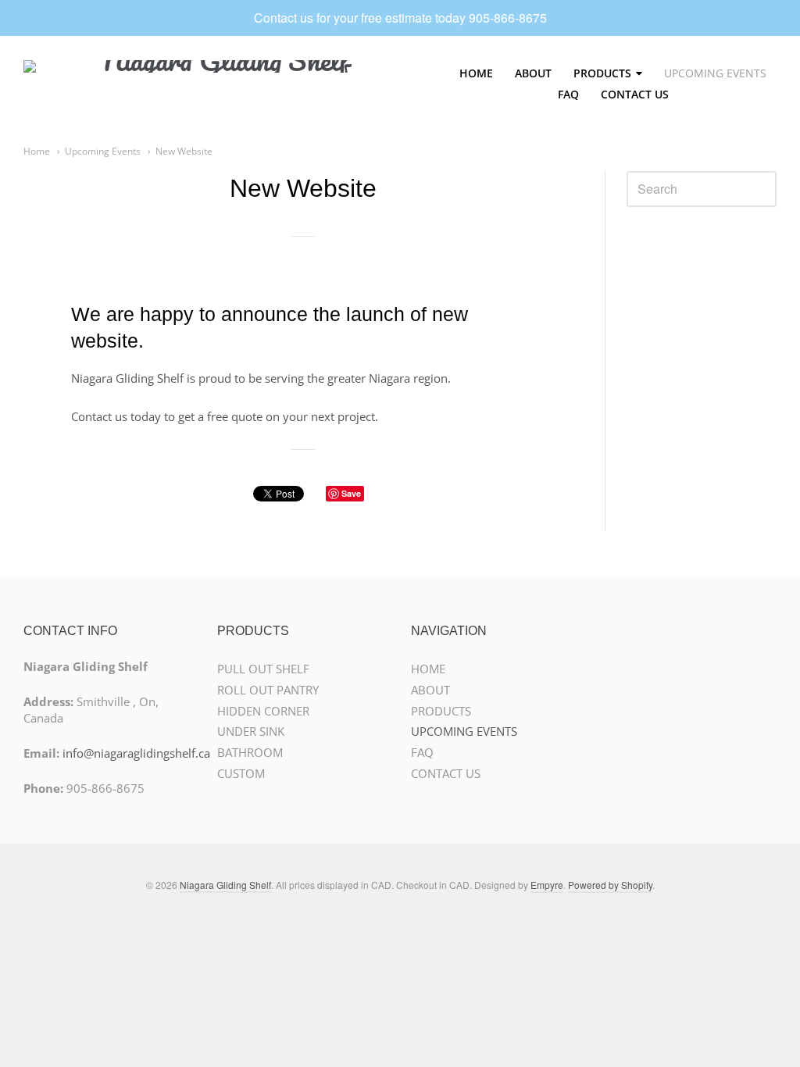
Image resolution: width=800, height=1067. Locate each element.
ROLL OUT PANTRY (268, 690)
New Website (183, 151)
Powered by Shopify (610, 884)
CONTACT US (635, 94)
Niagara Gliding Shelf (225, 884)
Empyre (546, 884)
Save (351, 493)
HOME (476, 73)
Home (36, 151)
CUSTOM (241, 773)
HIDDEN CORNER (263, 711)
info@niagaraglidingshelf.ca (136, 753)
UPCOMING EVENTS (715, 73)
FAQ (568, 94)
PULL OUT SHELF (263, 668)
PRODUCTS (602, 73)
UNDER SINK (250, 731)
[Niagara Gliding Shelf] (218, 84)
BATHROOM (250, 752)
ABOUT (533, 73)
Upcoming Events (103, 151)
